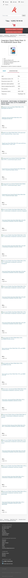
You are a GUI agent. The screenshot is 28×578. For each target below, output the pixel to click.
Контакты (4, 556)
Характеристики (13, 71)
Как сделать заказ (5, 528)
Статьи (3, 546)
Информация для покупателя (9, 538)
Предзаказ (4, 540)
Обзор (4, 71)
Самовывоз (4, 532)
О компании (5, 551)
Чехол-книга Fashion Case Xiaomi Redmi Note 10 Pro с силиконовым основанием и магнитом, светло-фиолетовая (13, 503)
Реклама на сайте (5, 553)
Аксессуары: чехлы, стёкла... (14, 32)
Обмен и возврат (5, 542)
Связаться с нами (6, 559)
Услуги (6, 4)
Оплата (22, 2)
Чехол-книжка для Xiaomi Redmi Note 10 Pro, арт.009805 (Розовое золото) (13, 349)
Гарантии (4, 541)
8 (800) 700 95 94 (16, 21)
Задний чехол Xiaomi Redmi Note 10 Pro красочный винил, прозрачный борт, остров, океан (14, 144)
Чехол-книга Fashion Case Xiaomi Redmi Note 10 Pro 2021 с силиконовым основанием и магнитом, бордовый (14, 221)
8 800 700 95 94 (7, 561)
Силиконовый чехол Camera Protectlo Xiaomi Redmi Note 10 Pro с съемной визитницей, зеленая (13, 169)
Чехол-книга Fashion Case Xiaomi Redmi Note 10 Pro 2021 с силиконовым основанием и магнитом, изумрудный (14, 272)
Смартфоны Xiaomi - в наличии (14, 29)
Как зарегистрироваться (6, 526)
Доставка (14, 2)
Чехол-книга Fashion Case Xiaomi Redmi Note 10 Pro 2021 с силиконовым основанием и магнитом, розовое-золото (14, 451)
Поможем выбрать (5, 533)
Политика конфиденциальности (8, 548)
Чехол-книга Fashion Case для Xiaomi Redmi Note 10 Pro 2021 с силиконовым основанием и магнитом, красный (13, 426)
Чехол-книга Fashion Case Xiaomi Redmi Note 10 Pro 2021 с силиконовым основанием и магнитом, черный (14, 323)
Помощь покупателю (7, 525)
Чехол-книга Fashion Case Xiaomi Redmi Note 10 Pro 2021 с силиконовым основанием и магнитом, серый (14, 297)
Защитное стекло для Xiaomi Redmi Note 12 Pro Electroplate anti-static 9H (12, 118)
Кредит (3, 544)
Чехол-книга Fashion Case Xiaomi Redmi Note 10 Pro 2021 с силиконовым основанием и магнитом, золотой (14, 246)
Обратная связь (5, 534)
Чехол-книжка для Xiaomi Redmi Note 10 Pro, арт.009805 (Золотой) (13, 374)
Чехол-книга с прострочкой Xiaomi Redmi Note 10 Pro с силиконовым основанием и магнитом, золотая (13, 400)
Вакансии (4, 554)
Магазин (6, 2)
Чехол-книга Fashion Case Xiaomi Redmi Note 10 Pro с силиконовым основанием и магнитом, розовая (13, 477)
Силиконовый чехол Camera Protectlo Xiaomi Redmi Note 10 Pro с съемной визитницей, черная (13, 195)
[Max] (8, 21)
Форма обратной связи (8, 563)
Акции (3, 545)
